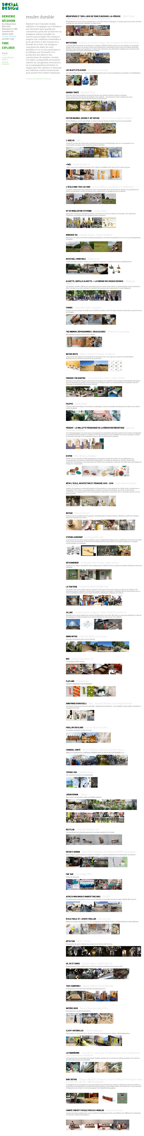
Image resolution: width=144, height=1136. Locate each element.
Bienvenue (8, 16)
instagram (5, 64)
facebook (5, 62)
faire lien (6, 26)
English (4, 55)
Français (5, 53)
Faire (5, 43)
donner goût (7, 34)
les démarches (9, 24)
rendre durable (9, 36)
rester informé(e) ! (8, 57)
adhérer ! (5, 59)
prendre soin (8, 39)
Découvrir (8, 21)
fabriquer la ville (9, 29)
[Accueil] (11, 6)
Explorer (8, 48)
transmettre (8, 31)
